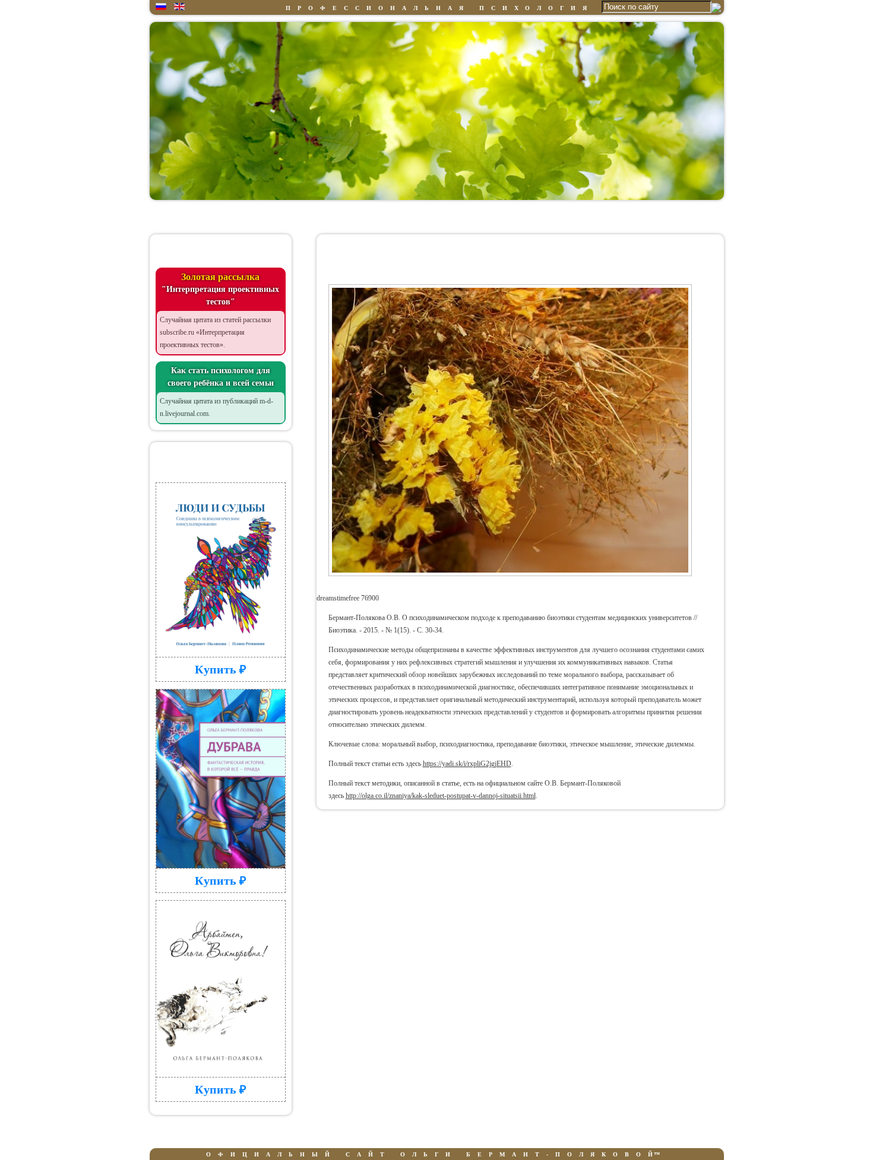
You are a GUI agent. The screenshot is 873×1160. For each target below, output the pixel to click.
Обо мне (278, 216)
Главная (202, 216)
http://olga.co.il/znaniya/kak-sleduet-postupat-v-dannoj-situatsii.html (441, 796)
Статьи (660, 216)
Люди (431, 216)
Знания (354, 216)
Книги (508, 216)
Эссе (584, 216)
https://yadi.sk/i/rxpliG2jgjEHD (467, 763)
